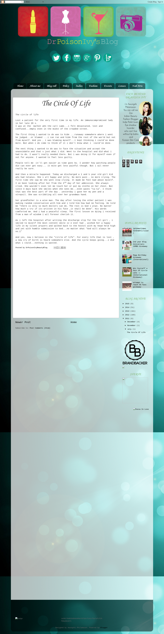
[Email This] (55, 247)
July (129, 329)
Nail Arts (137, 86)
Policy (66, 86)
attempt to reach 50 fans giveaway (139, 285)
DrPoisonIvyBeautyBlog (37, 248)
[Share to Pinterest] (64, 247)
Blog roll (51, 86)
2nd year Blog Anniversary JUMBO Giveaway (140, 244)
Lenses (122, 86)
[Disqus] (66, 283)
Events (108, 86)
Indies (79, 86)
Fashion (93, 86)
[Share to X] (60, 247)
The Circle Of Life (136, 332)
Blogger (104, 628)
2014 (127, 307)
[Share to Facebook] (62, 247)
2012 (127, 315)
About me (35, 86)
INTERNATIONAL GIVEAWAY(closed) (140, 231)
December (132, 322)
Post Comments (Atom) (40, 328)
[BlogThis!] (57, 247)
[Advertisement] (82, 73)
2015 (127, 304)
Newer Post (23, 322)
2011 (127, 319)
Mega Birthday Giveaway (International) (140, 257)
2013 (127, 311)
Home (20, 86)
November (132, 325)
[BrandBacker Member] (135, 365)
